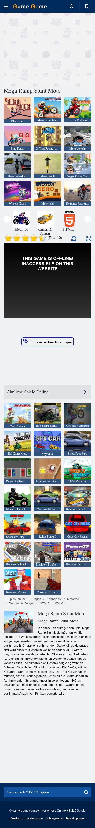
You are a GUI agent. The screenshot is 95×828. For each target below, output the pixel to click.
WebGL (59, 603)
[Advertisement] (45, 49)
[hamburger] (6, 6)
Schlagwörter (54, 818)
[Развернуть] (88, 238)
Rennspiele (54, 599)
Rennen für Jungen (21, 603)
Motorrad (72, 599)
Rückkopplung (76, 818)
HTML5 (44, 603)
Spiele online (17, 599)
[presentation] (7, 219)
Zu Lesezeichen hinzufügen (50, 342)
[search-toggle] (71, 6)
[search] (86, 792)
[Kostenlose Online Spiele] (30, 6)
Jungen (35, 599)
